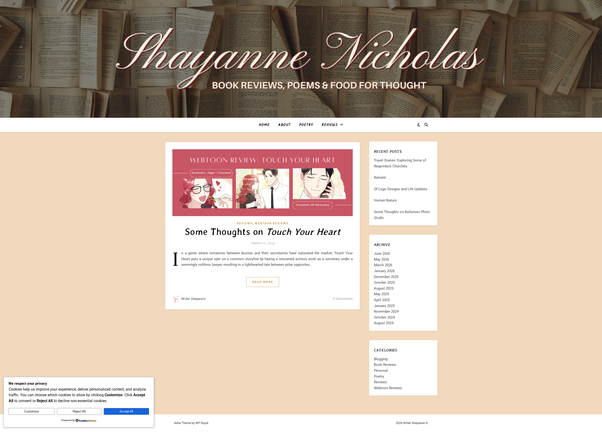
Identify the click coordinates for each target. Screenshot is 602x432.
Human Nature (385, 200)
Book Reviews (385, 365)
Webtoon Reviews (271, 223)
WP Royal (201, 423)
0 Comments (343, 299)
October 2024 (384, 317)
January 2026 (384, 271)
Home (264, 125)
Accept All (126, 411)
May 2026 (381, 259)
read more (262, 282)
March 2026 (383, 265)
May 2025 (381, 294)
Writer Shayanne (193, 299)
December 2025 (386, 277)
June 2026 (382, 253)
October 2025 (384, 282)
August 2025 (383, 288)
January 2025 (384, 306)
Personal (381, 370)
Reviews (330, 125)
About (284, 125)
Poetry (306, 125)
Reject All (79, 411)
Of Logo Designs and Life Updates (400, 189)
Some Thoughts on (263, 231)
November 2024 (386, 311)
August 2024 (383, 323)
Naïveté (380, 177)
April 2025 (382, 300)
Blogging (381, 359)
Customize (31, 411)
